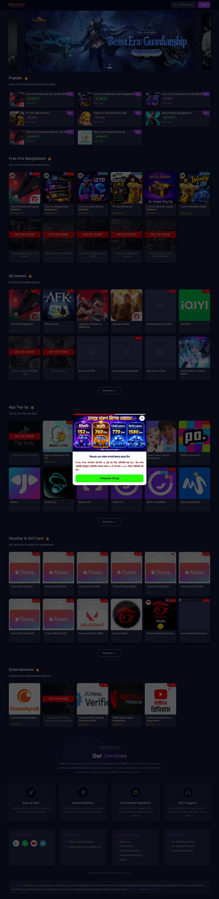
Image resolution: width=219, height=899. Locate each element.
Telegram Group (109, 478)
